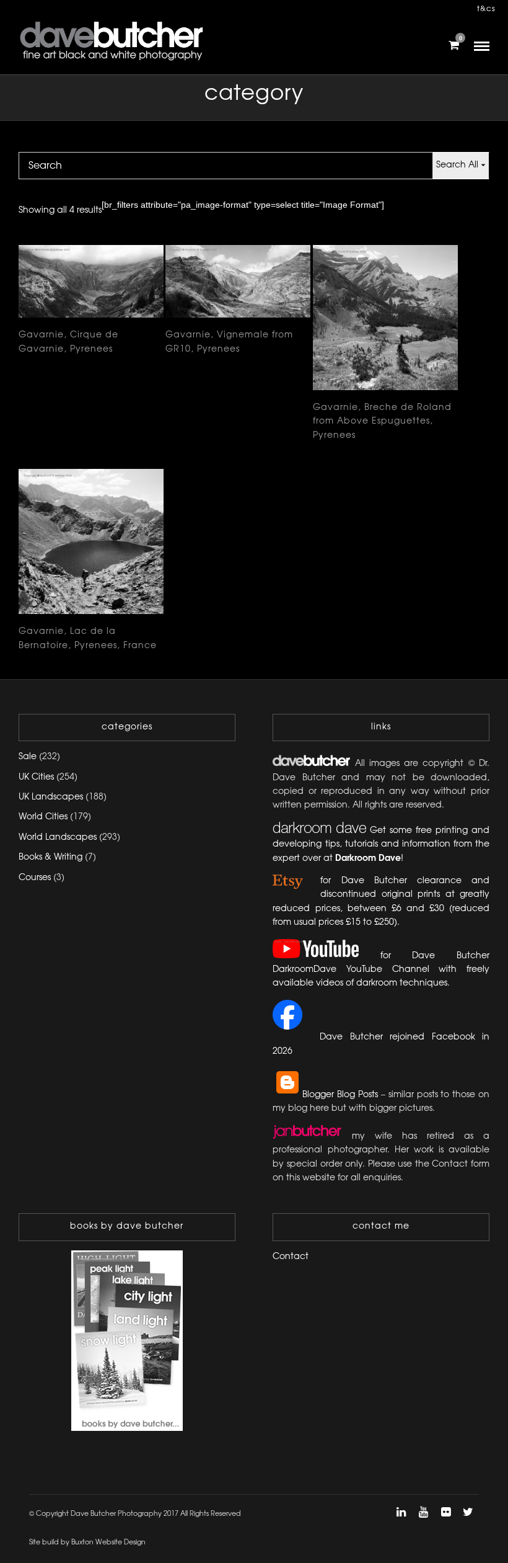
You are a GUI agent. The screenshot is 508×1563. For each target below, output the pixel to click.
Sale (28, 757)
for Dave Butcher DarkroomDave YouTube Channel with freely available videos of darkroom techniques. (381, 970)
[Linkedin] (401, 1512)
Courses (35, 878)
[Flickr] (445, 1512)
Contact (291, 1257)
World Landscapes (58, 838)
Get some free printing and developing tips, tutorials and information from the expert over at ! (381, 845)
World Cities (43, 817)
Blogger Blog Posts (340, 1095)
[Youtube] (423, 1512)
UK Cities (36, 777)
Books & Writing (50, 857)
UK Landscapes (51, 797)
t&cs (486, 9)
